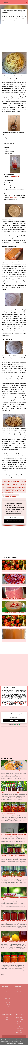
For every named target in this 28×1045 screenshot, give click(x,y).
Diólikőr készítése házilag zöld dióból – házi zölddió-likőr (13, 834)
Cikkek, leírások (8, 1008)
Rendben (20, 1043)
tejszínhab (12, 495)
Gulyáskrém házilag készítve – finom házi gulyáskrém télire (13, 920)
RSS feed (7, 1017)
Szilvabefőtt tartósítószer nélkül (8, 813)
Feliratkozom (14, 720)
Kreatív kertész (20, 996)
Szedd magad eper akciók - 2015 (14, 626)
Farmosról (19, 1032)
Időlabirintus (19, 993)
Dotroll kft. (19, 1030)
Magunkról (19, 1017)
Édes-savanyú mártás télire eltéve (8, 962)
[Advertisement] (14, 36)
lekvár (6, 495)
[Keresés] (26, 2)
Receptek (7, 989)
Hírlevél (6, 1019)
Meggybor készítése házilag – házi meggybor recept (12, 792)
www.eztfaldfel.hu (20, 704)
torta (17, 495)
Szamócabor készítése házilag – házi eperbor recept (14, 641)
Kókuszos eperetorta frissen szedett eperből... (14, 584)
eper (3, 495)
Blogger (19, 1026)
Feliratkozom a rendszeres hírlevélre (14, 521)
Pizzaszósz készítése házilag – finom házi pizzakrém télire (13, 855)
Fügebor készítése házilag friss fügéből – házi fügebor (12, 770)
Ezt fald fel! (6, 2)
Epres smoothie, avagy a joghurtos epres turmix (14, 598)
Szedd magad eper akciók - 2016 (14, 571)
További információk (11, 1043)
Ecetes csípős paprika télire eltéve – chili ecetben (11, 876)
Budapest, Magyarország (10, 496)
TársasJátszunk (20, 991)
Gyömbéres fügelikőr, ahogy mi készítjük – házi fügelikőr (13, 941)
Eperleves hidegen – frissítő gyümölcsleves (14, 612)
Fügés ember (20, 989)
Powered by (10, 724)
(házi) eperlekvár (14, 176)
